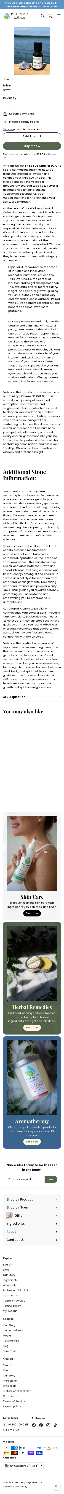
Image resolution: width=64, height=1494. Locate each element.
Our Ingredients (13, 1330)
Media (7, 1335)
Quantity (9, 98)
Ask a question (14, 697)
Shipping (8, 129)
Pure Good (10, 1351)
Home (7, 79)
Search (7, 1264)
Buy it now (32, 146)
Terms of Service (14, 1300)
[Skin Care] (32, 853)
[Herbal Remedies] (32, 963)
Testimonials (11, 1341)
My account (11, 1311)
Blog (6, 1346)
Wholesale (9, 1285)
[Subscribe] (51, 1179)
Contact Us (10, 1295)
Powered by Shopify (15, 1486)
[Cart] (50, 16)
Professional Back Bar (17, 1290)
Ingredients (10, 1280)
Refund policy (12, 1306)
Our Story (9, 1275)
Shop (6, 1270)
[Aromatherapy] (32, 1077)
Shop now (32, 913)
